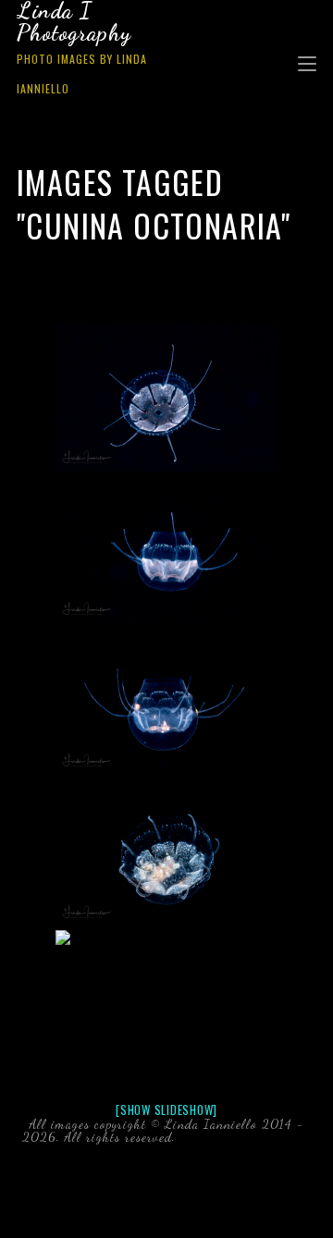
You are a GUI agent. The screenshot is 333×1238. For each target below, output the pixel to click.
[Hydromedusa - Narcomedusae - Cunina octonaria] (167, 398)
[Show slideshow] (166, 1109)
